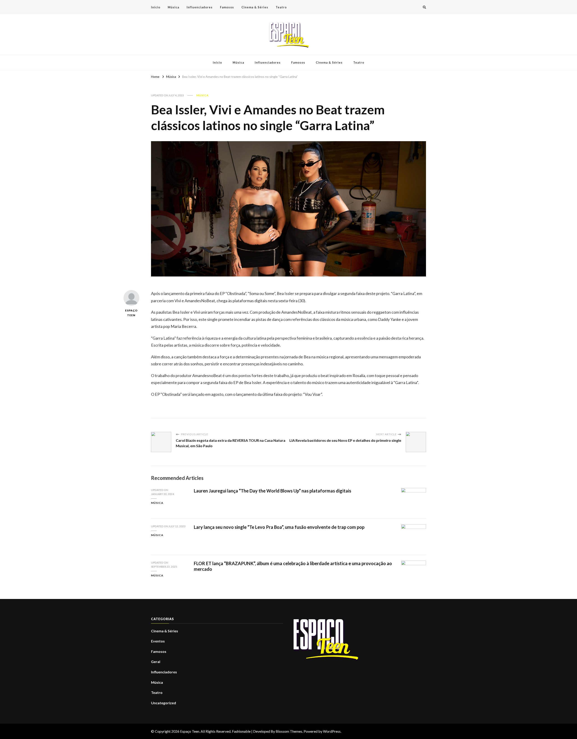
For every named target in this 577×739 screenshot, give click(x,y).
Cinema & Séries (254, 7)
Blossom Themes (289, 731)
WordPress (332, 731)
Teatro (281, 7)
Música (173, 7)
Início (155, 7)
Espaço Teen (131, 313)
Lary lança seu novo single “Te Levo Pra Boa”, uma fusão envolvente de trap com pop (279, 527)
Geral (155, 661)
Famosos (227, 7)
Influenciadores (200, 7)
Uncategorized (163, 703)
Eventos (158, 641)
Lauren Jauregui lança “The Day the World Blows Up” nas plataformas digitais (272, 490)
